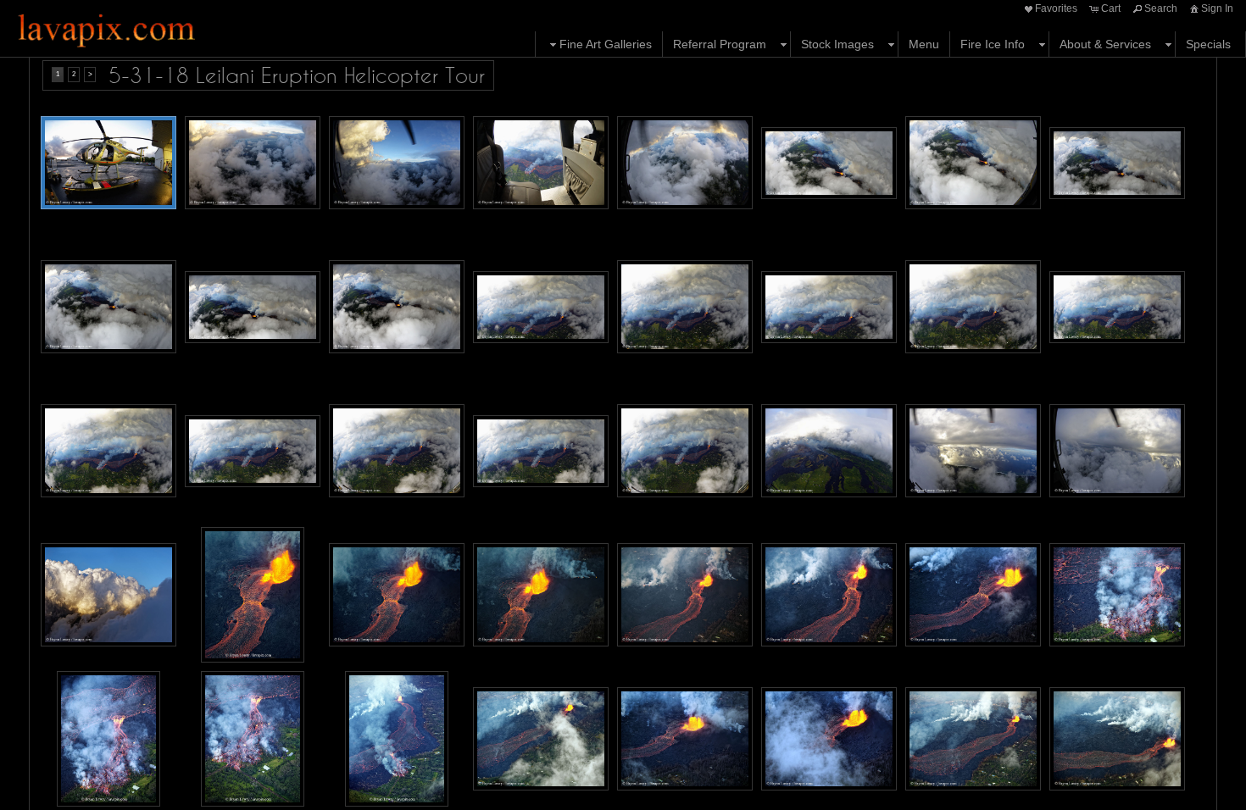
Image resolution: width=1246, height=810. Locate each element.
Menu (924, 44)
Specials (1208, 44)
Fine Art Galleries (605, 44)
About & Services (1105, 44)
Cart (1111, 8)
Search (1160, 8)
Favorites (1056, 8)
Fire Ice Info (992, 44)
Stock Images (837, 44)
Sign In (1217, 8)
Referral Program (719, 44)
